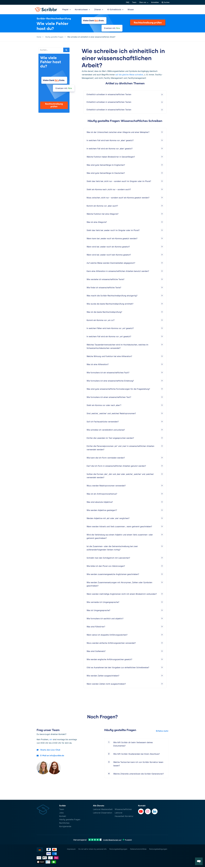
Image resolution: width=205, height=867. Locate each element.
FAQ (127, 2)
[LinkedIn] (155, 811)
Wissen (131, 9)
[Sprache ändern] (40, 849)
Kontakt (62, 816)
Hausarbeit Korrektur (124, 816)
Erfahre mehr (162, 731)
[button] (199, 861)
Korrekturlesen (81, 9)
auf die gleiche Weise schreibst (129, 74)
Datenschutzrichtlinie (138, 849)
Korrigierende (65, 826)
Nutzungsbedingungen (118, 849)
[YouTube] (141, 811)
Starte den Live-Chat (50, 750)
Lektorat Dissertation (102, 813)
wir (50, 739)
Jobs (61, 813)
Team (134, 2)
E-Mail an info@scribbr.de (52, 755)
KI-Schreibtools (114, 9)
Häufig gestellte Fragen (69, 819)
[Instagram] (148, 811)
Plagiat (65, 9)
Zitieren (98, 9)
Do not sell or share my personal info (92, 849)
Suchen (166, 2)
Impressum (71, 849)
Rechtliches (64, 823)
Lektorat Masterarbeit (103, 809)
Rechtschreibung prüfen (148, 22)
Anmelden (155, 2)
